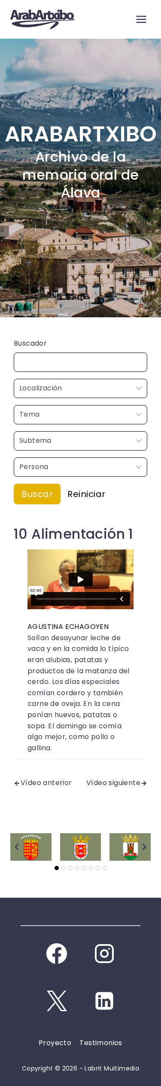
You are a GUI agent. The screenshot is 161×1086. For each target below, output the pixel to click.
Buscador (30, 343)
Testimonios (100, 1043)
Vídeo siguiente (113, 783)
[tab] (57, 868)
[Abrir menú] (141, 19)
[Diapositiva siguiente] (144, 847)
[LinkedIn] (104, 1001)
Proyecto (55, 1043)
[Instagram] (104, 953)
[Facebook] (56, 953)
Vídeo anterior (46, 783)
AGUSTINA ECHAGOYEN (68, 627)
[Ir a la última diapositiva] (17, 847)
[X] (56, 1001)
